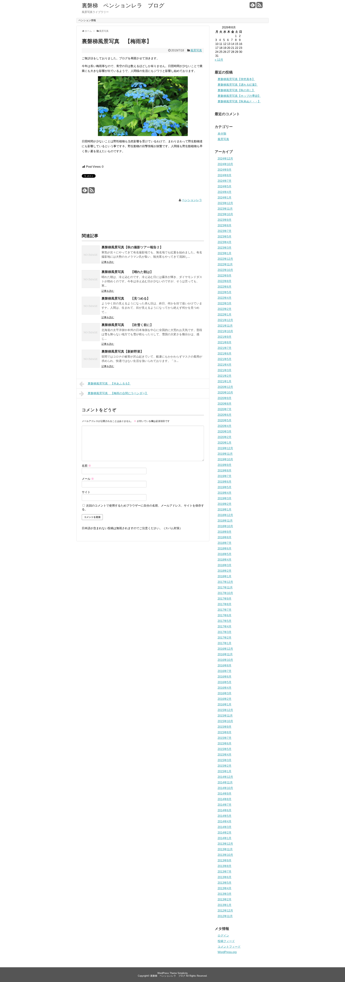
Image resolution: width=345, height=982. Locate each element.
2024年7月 (224, 180)
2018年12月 (225, 515)
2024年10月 (225, 164)
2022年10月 (225, 270)
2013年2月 (224, 899)
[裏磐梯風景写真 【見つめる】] (91, 308)
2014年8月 (224, 799)
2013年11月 (225, 849)
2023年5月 (224, 236)
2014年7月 (224, 804)
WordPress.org (227, 952)
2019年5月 (224, 487)
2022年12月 (225, 258)
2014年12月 (225, 776)
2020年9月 (224, 398)
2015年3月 (224, 760)
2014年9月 (224, 793)
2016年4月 (224, 687)
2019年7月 (224, 476)
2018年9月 (224, 531)
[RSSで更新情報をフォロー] (259, 6)
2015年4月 (224, 754)
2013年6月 (224, 877)
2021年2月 (224, 375)
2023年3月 (224, 247)
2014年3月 (224, 827)
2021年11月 (225, 325)
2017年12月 (225, 581)
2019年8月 (224, 470)
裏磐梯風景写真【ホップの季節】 (239, 95)
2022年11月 (225, 264)
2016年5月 (224, 682)
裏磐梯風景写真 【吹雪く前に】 (127, 325)
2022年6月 (224, 286)
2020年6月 (224, 414)
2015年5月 (224, 749)
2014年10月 (225, 788)
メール (88, 478)
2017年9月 (224, 598)
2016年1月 (224, 704)
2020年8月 (224, 403)
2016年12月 (225, 648)
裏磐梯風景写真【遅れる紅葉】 (238, 84)
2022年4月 (224, 297)
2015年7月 (224, 737)
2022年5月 (224, 292)
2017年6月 (224, 615)
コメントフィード (229, 946)
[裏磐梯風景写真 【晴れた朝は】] (91, 281)
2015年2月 (224, 765)
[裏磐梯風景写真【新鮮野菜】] (91, 361)
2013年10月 (225, 854)
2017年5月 (224, 620)
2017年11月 (225, 587)
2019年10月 (225, 459)
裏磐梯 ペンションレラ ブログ (123, 5)
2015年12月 (225, 710)
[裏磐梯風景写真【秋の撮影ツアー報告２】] (91, 256)
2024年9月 (224, 169)
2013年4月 (224, 888)
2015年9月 (224, 726)
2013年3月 (224, 893)
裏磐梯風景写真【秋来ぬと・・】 (239, 101)
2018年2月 (224, 570)
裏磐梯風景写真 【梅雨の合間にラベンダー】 (118, 393)
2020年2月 (224, 437)
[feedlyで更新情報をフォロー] (253, 6)
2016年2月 (224, 698)
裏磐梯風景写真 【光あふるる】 (109, 383)
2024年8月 (224, 175)
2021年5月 (224, 359)
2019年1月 (224, 509)
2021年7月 (224, 347)
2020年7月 (224, 409)
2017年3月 (224, 632)
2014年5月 (224, 815)
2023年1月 (224, 253)
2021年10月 (225, 331)
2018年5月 (224, 554)
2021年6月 (224, 353)
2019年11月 (225, 453)
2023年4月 (224, 242)
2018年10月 (225, 526)
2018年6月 (224, 548)
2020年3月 (224, 431)
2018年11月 (225, 520)
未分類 (222, 133)
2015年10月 (225, 721)
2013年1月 (224, 905)
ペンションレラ (192, 200)
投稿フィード (226, 941)
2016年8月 (224, 665)
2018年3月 (224, 565)
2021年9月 (224, 336)
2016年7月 (224, 671)
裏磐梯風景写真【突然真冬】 (236, 79)
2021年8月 (224, 342)
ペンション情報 (87, 20)
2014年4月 (224, 821)
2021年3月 (224, 370)
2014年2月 (224, 832)
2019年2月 (224, 503)
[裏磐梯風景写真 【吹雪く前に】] (91, 334)
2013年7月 (224, 871)
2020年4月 (224, 425)
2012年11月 (225, 916)
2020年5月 (224, 420)
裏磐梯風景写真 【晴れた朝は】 (127, 272)
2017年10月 (225, 593)
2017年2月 (224, 637)
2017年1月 (224, 643)
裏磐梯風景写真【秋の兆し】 (236, 90)
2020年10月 (225, 392)
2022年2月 (224, 309)
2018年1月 (224, 576)
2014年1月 (224, 838)
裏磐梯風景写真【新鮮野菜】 (123, 351)
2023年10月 (225, 214)
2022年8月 (224, 281)
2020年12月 (225, 386)
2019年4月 (224, 492)
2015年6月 (224, 743)
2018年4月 (224, 559)
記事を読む (108, 262)
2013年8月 (224, 866)
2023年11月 (225, 208)
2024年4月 (224, 192)
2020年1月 (224, 442)
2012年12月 (225, 910)
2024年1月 (224, 197)
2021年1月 (224, 381)
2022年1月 (224, 314)
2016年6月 (224, 676)
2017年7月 (224, 609)
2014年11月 (225, 782)
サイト (86, 492)
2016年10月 (225, 659)
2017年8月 (224, 604)
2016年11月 (225, 654)
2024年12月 (225, 158)
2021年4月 (224, 364)
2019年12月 (225, 448)
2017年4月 (224, 626)
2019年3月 (224, 498)
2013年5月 (224, 882)
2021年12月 (225, 320)
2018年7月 (224, 542)
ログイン (223, 935)
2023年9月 (224, 219)
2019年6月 (224, 481)
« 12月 (219, 59)
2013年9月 (224, 860)
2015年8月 (224, 732)
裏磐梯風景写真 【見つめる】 (126, 298)
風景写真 (196, 50)
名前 (86, 465)
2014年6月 (224, 810)
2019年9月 (224, 464)
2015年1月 (224, 771)
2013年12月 (225, 843)
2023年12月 (225, 203)
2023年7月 (224, 231)
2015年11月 (225, 715)
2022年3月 (224, 303)
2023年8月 (224, 225)
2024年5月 (224, 186)
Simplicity (183, 973)
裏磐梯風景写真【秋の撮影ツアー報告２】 (132, 247)
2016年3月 (224, 693)
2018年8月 (224, 537)
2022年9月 (224, 275)
